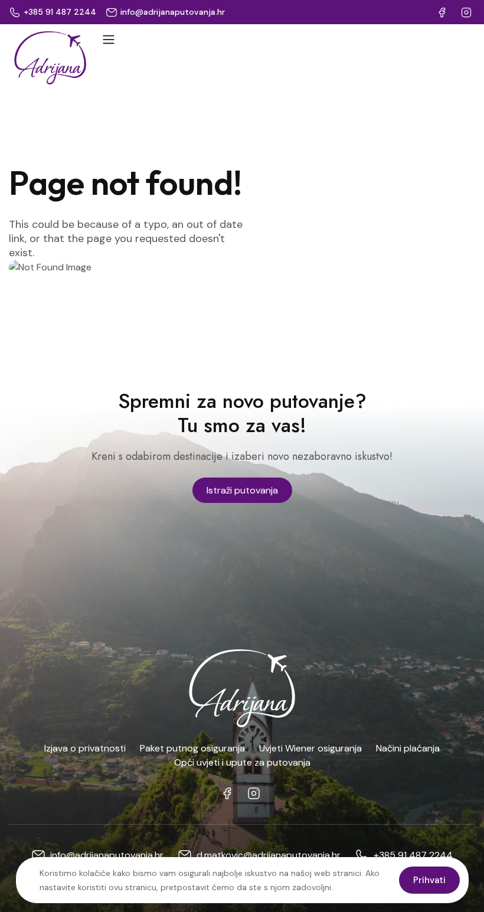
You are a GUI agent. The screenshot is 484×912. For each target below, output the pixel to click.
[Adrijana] (50, 57)
